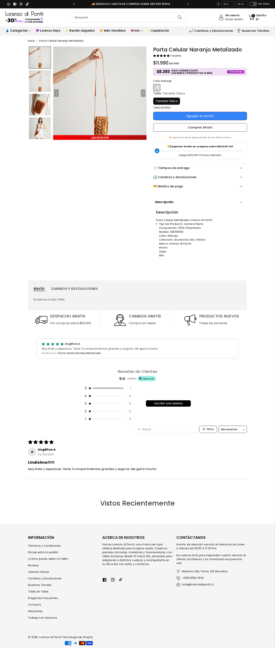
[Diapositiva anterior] (74, 4)
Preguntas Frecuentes (43, 598)
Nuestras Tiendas (255, 31)
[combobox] (129, 17)
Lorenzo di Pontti (50, 637)
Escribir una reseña (168, 403)
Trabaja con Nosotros (42, 618)
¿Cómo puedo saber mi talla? (48, 559)
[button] (257, 17)
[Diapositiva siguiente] (187, 4)
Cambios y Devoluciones (213, 31)
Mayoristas (35, 611)
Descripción (164, 202)
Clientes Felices (38, 572)
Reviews (33, 565)
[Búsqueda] (180, 17)
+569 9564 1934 (193, 578)
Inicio (31, 41)
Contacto (34, 604)
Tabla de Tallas (38, 591)
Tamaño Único (167, 101)
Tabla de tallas (162, 107)
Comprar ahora (200, 127)
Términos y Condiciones (44, 546)
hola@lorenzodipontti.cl (198, 584)
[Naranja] (156, 87)
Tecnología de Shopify (77, 637)
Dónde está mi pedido (43, 552)
